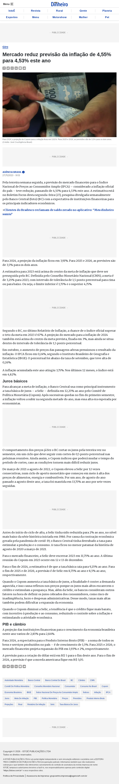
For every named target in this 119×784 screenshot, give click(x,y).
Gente (83, 10)
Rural (59, 10)
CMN (92, 680)
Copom (105, 686)
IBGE (29, 692)
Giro (5, 46)
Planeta (107, 10)
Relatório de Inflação (36, 704)
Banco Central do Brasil (55, 680)
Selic (52, 704)
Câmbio (81, 680)
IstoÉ (12, 10)
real (20, 704)
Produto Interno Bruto (96, 698)
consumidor (70, 686)
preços (65, 698)
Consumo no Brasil (88, 686)
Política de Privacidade (13, 776)
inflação (97, 692)
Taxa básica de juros (69, 704)
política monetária (49, 698)
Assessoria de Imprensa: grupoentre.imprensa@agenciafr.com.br (56, 776)
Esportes (12, 17)
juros (7, 698)
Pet (107, 17)
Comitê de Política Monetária (17, 686)
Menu (35, 17)
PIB (35, 698)
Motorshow (59, 17)
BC (72, 680)
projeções (9, 704)
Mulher (83, 17)
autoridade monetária (14, 680)
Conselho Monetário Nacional (47, 686)
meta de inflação (21, 698)
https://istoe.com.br (13, 770)
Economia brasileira (13, 692)
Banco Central (34, 680)
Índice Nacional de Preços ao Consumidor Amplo (57, 692)
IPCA (108, 692)
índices (86, 692)
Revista (35, 10)
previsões (77, 698)
